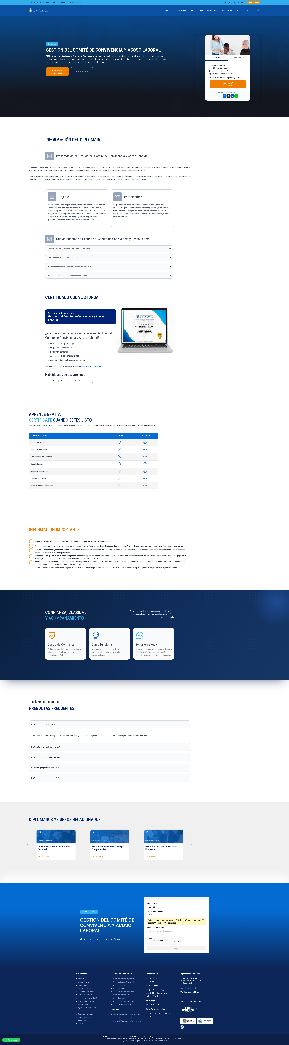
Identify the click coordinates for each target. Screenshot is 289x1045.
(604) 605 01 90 (38, 2)
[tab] (216, 58)
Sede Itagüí (151, 1000)
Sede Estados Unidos (155, 1009)
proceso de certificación (91, 366)
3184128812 (76, 2)
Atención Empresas (181, 10)
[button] (109, 249)
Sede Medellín (152, 985)
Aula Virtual (227, 10)
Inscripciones (212, 10)
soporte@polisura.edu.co (58, 2)
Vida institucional (242, 10)
